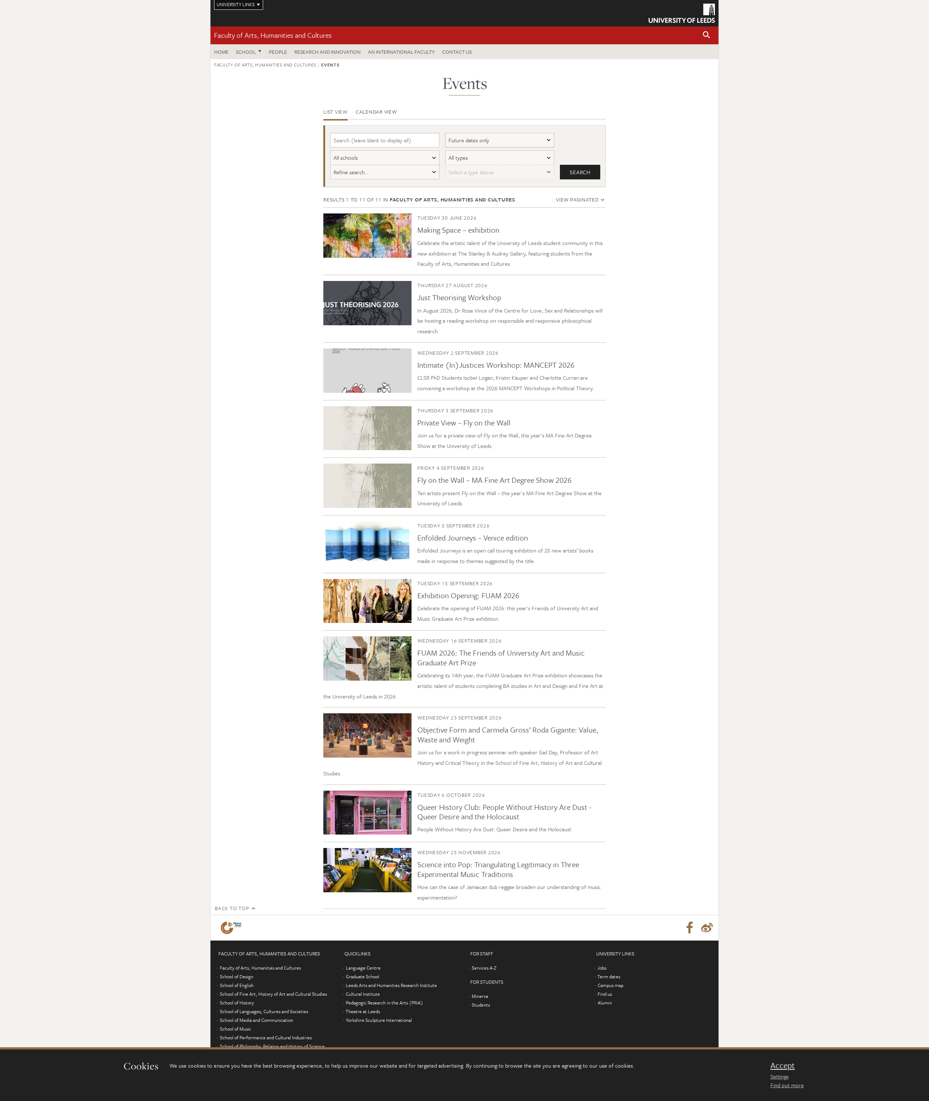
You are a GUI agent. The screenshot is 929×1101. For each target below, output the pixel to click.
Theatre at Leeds (362, 1011)
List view (335, 111)
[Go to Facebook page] (689, 928)
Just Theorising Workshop (459, 297)
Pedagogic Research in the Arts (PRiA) (384, 1002)
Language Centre (363, 967)
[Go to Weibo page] (707, 928)
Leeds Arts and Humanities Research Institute (391, 985)
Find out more (787, 1085)
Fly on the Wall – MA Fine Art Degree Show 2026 (494, 479)
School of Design (236, 976)
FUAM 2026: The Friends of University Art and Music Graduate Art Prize (501, 657)
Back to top (232, 908)
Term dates (608, 976)
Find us (605, 994)
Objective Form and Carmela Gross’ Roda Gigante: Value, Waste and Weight (507, 734)
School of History (237, 1002)
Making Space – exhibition (458, 229)
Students (481, 1004)
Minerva (480, 996)
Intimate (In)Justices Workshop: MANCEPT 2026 (495, 364)
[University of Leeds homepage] (681, 13)
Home (221, 52)
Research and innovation (327, 52)
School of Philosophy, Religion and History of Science (272, 1046)
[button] (706, 35)
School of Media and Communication (256, 1020)
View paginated (578, 199)
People (278, 52)
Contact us (457, 52)
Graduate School (362, 976)
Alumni (605, 1002)
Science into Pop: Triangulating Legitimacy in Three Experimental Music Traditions (498, 869)
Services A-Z (484, 967)
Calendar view (376, 111)
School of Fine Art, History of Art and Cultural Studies (273, 994)
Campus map (610, 985)
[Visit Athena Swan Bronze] (232, 928)
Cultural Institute (363, 994)
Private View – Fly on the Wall (464, 422)
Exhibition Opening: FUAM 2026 (468, 595)
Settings (779, 1076)
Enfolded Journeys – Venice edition (472, 537)
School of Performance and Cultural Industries (266, 1037)
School (246, 52)
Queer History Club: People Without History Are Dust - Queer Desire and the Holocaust (504, 812)
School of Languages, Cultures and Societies (264, 1011)
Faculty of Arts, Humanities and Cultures (273, 35)
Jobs (601, 967)
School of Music (235, 1028)
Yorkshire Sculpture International (379, 1020)
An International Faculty (401, 52)
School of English (237, 985)
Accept (782, 1065)
